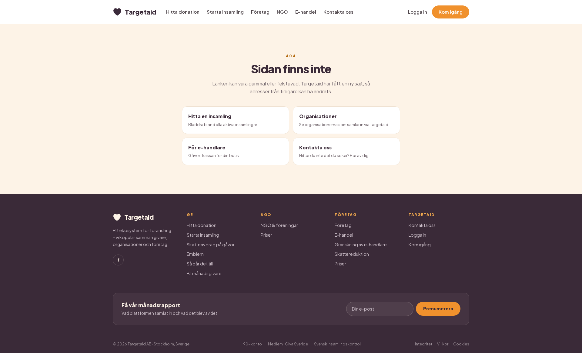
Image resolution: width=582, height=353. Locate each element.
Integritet (423, 343)
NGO (282, 12)
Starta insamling (225, 12)
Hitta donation (182, 12)
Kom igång (451, 12)
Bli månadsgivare (204, 273)
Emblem (195, 254)
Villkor (442, 343)
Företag (260, 12)
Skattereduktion (352, 254)
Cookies (461, 343)
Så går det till (200, 263)
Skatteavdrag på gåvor (211, 244)
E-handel (305, 12)
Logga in (417, 12)
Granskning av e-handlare (361, 244)
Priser (266, 235)
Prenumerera (438, 308)
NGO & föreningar (279, 225)
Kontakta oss (338, 12)
